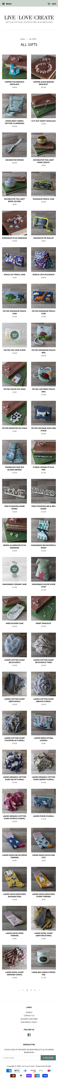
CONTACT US (29, 1015)
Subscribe (48, 1057)
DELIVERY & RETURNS (29, 1019)
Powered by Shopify (43, 1066)
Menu (8, 3)
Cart (53, 3)
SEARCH (29, 1012)
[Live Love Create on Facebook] (29, 1035)
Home (22, 39)
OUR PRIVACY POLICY (29, 1022)
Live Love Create (28, 1066)
